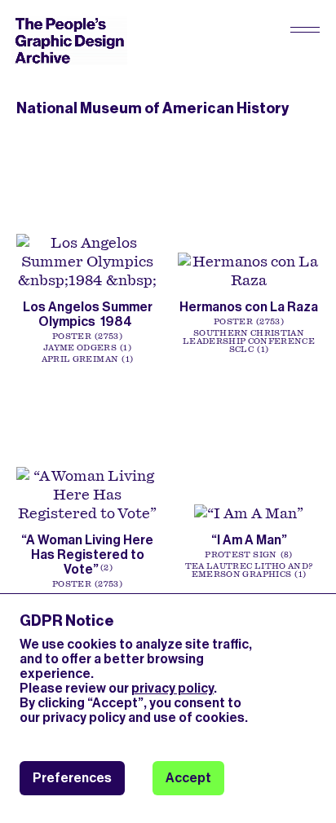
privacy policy (172, 688)
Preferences (72, 778)
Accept (188, 778)
